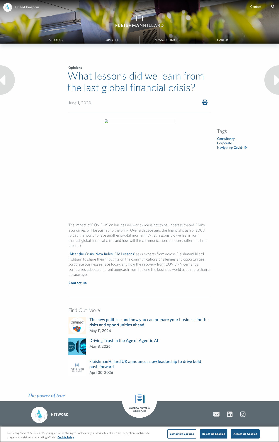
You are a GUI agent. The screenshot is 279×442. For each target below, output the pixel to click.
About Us (56, 39)
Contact (255, 6)
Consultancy (226, 139)
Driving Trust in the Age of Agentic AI (123, 340)
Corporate (224, 143)
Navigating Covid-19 (232, 147)
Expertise (112, 39)
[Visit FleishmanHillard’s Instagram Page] (243, 414)
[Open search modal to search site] (273, 6)
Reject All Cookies (213, 433)
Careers (223, 39)
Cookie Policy (66, 437)
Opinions (75, 67)
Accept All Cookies (245, 433)
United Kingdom (27, 7)
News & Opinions (167, 39)
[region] (139, 434)
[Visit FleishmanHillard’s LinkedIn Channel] (230, 414)
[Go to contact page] (216, 414)
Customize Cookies (182, 433)
